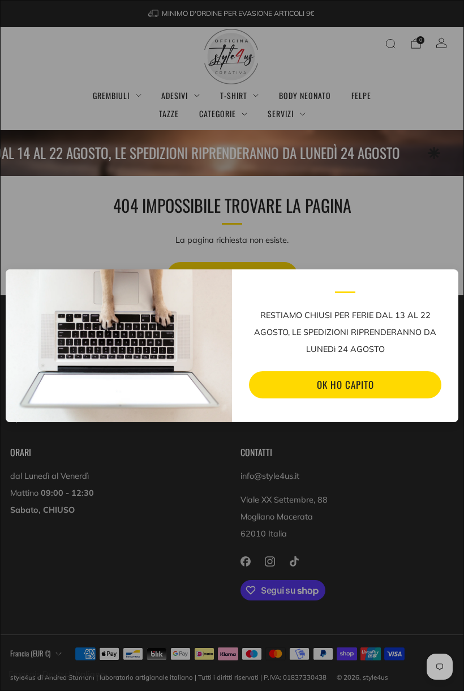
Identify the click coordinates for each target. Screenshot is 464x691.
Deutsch (57, 674)
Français (24, 674)
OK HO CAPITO (345, 384)
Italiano (90, 674)
